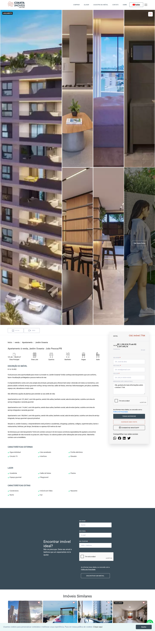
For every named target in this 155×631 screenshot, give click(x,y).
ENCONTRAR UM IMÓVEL (95, 576)
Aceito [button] (143, 627)
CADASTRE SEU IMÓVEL (100, 5)
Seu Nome (82, 521)
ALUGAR (86, 5)
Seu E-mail (83, 531)
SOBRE (125, 5)
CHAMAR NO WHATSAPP (130, 428)
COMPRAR (76, 5)
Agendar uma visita (129, 422)
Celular (116, 373)
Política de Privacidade (120, 412)
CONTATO (115, 5)
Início (10, 342)
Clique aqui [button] (97, 627)
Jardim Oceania (41, 342)
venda (17, 342)
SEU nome (116, 357)
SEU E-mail (117, 365)
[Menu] (145, 4)
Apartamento (27, 342)
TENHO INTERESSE (129, 416)
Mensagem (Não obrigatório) (123, 381)
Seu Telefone (84, 541)
